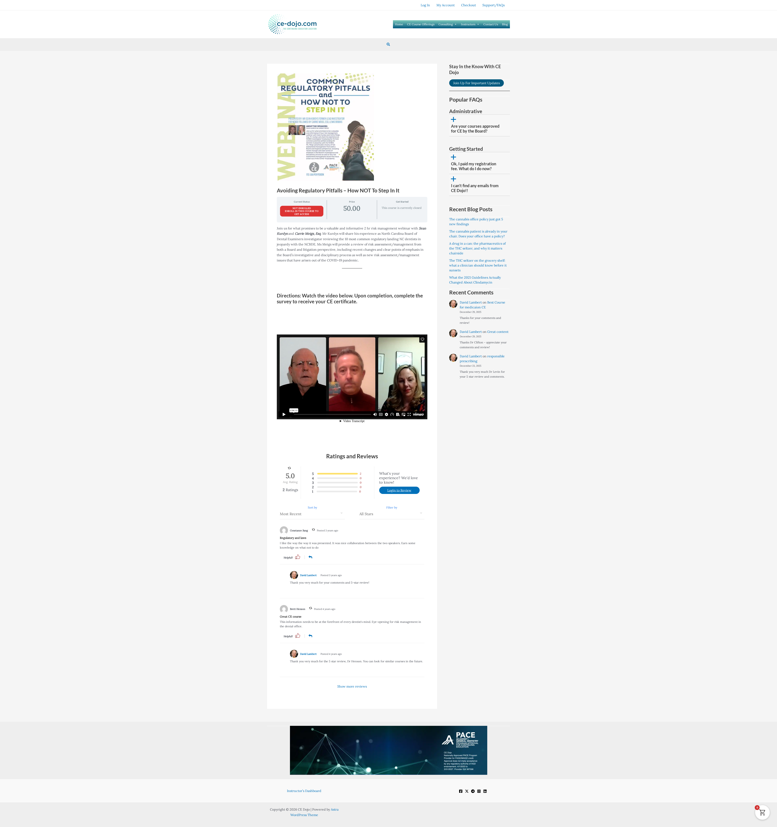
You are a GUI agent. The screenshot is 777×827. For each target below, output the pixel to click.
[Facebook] (461, 791)
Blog (505, 24)
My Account (445, 5)
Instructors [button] (468, 24)
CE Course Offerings (420, 24)
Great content (497, 332)
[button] (388, 44)
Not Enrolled (302, 208)
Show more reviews (352, 686)
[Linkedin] (485, 791)
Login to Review (399, 490)
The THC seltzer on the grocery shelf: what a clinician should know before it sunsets (478, 265)
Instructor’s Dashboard (304, 791)
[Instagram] (479, 791)
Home (399, 24)
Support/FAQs (493, 5)
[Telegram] (473, 791)
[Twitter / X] (467, 791)
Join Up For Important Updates (476, 83)
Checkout (468, 5)
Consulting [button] (445, 24)
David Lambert (308, 575)
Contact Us (490, 24)
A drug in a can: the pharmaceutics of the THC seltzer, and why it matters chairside (477, 248)
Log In (425, 5)
